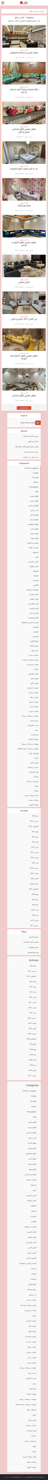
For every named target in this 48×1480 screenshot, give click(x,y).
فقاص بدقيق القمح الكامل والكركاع (27, 446)
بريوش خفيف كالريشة (31, 452)
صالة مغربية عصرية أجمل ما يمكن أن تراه (24, 90)
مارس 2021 (34, 852)
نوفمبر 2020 (34, 873)
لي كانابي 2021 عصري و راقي (24, 319)
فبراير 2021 (35, 857)
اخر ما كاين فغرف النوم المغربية (24, 169)
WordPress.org (33, 953)
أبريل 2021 (35, 847)
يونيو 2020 (35, 899)
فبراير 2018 (35, 920)
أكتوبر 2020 (35, 878)
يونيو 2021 (35, 837)
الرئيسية (42, 11)
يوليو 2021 (35, 831)
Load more (24, 408)
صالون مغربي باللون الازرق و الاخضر (24, 243)
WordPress (7, 1477)
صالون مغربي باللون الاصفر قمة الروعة (24, 357)
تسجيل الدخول (34, 937)
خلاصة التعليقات (33, 947)
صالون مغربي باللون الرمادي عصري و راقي (24, 130)
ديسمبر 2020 (34, 868)
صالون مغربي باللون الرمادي (24, 395)
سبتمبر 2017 (34, 925)
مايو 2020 (35, 905)
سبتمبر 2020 (34, 884)
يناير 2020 (35, 915)
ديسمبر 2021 (34, 821)
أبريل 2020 (35, 910)
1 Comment (19, 137)
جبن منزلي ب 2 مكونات (31, 457)
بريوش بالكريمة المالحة (31, 436)
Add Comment (19, 57)
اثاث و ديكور (24, 50)
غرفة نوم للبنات (24, 205)
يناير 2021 (35, 863)
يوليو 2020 (35, 894)
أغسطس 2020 (34, 889)
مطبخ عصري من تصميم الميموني (24, 52)
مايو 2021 (35, 842)
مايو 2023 (35, 816)
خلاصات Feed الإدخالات (31, 942)
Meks (22, 1477)
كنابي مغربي (24, 282)
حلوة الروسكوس (33, 441)
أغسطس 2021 (34, 826)
